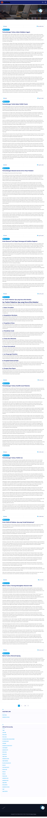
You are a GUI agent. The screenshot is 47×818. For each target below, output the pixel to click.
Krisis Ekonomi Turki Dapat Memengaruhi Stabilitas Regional (19, 241)
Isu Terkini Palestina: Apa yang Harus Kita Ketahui (16, 300)
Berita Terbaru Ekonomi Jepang (11, 656)
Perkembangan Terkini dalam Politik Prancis (15, 104)
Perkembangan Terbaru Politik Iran (12, 458)
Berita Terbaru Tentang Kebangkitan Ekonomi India (17, 586)
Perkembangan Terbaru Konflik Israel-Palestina (16, 386)
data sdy (3, 771)
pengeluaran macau (5, 787)
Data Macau (4, 715)
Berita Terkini (6, 29)
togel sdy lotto (5, 791)
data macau (4, 752)
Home (23, 11)
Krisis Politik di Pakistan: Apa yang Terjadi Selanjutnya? (18, 522)
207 (25, 705)
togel (3, 789)
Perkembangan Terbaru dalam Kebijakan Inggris (16, 32)
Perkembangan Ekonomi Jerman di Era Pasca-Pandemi (17, 171)
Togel (3, 730)
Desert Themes (33, 814)
